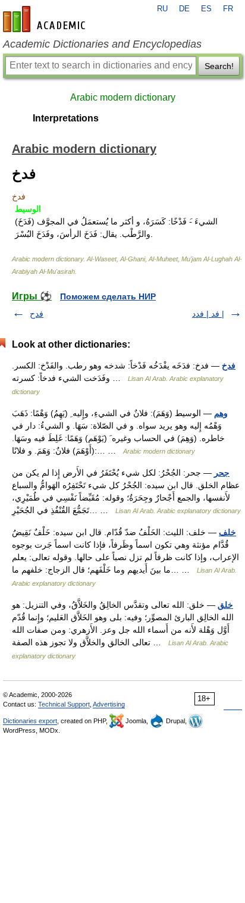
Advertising (109, 704)
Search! (219, 66)
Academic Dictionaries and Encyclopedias (102, 44)
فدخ (228, 365)
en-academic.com (46, 19)
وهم (221, 413)
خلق (225, 605)
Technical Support (64, 704)
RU (162, 9)
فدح (36, 313)
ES (206, 9)
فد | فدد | (208, 313)
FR (228, 9)
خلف (227, 532)
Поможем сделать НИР (108, 296)
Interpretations (66, 118)
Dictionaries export (30, 720)
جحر (222, 472)
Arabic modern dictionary (122, 97)
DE (184, 9)
